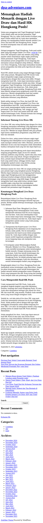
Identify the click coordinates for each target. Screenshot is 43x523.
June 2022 (9, 502)
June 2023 (9, 477)
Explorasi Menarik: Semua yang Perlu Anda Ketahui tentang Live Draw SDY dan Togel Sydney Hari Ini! (21, 394)
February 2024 (11, 461)
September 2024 (11, 447)
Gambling (13, 351)
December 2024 (11, 440)
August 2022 (10, 498)
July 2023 (9, 475)
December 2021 (11, 514)
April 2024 (9, 457)
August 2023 (10, 473)
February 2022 (11, 510)
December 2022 (11, 490)
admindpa (18, 347)
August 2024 (10, 449)
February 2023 (11, 485)
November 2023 (11, 467)
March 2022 (10, 508)
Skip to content (6, 2)
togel (7, 431)
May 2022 (9, 504)
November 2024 (11, 442)
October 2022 (10, 494)
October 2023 (10, 469)
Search (3, 400)
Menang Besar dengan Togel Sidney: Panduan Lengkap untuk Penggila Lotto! (22, 377)
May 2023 (9, 479)
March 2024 (10, 459)
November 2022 (11, 492)
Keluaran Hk (5, 417)
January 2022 (10, 512)
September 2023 (11, 471)
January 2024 (10, 463)
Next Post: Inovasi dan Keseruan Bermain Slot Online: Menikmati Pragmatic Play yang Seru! (20, 365)
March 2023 (10, 483)
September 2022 (11, 496)
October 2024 (10, 445)
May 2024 (9, 455)
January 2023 (10, 488)
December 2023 (11, 465)
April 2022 (9, 506)
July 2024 (9, 451)
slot (7, 429)
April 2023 (9, 481)
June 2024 (9, 453)
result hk (34, 52)
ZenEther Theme (7, 520)
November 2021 (11, 516)
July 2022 (9, 500)
